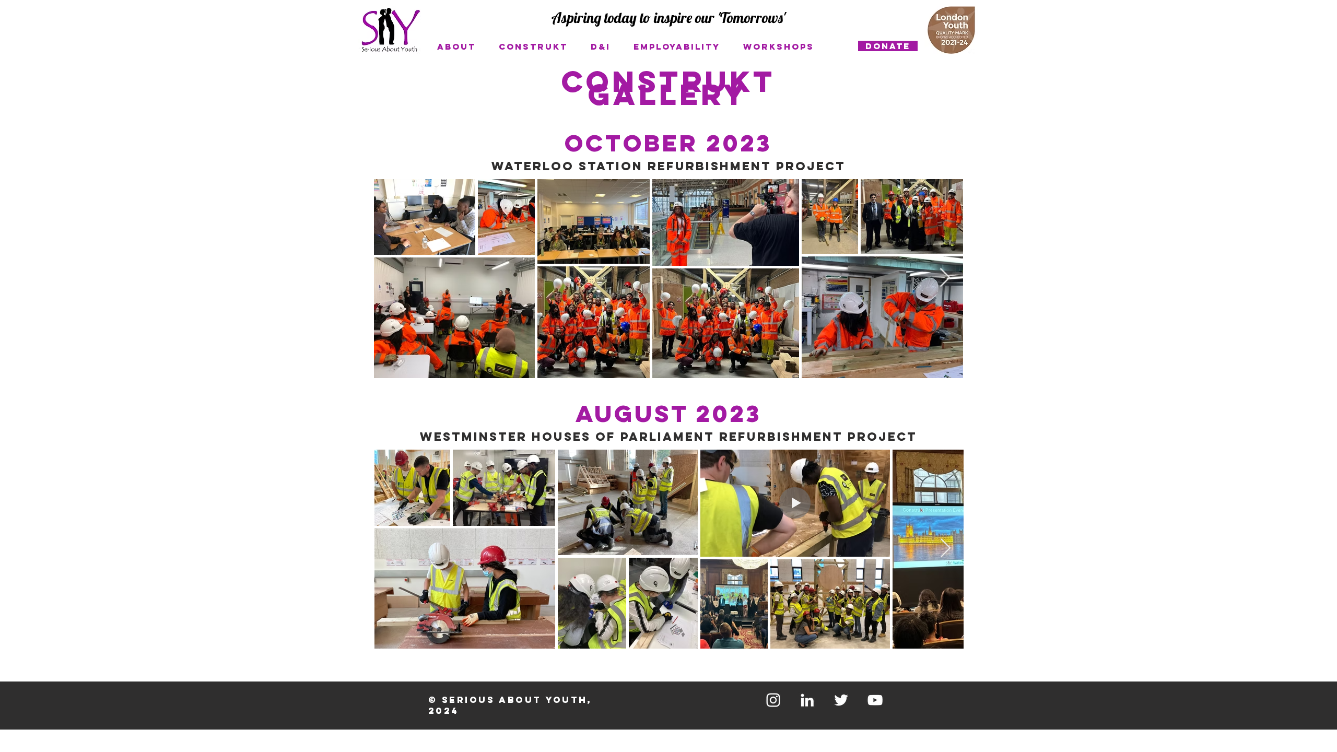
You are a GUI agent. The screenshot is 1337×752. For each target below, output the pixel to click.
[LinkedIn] (807, 700)
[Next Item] (945, 278)
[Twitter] (841, 700)
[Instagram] (773, 700)
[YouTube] (875, 700)
